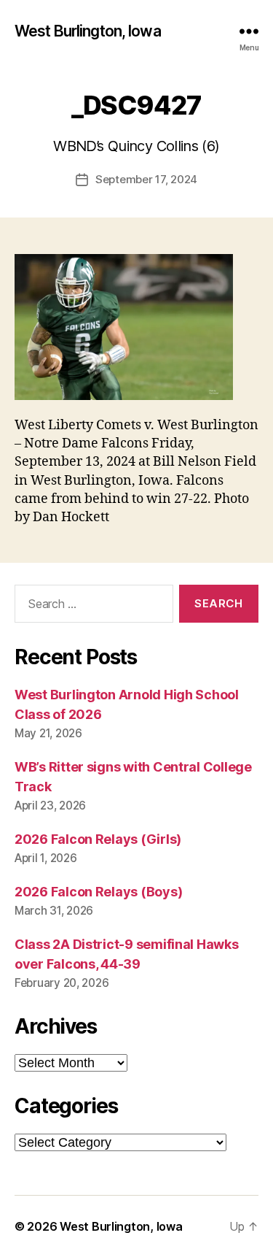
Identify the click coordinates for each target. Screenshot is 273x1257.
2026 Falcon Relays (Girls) (98, 839)
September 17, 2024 (146, 179)
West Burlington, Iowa (88, 31)
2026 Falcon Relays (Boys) (98, 891)
